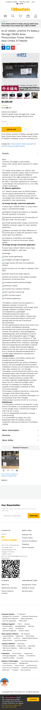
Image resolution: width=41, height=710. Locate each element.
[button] (12, 95)
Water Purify (6, 638)
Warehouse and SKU (9, 588)
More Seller (7, 440)
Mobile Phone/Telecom (10, 618)
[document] (20, 702)
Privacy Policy (27, 538)
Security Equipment (9, 621)
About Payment (28, 547)
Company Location (11, 2)
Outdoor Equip (24, 630)
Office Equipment (27, 618)
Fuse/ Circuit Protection (10, 667)
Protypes (15, 670)
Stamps (21, 655)
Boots (11, 628)
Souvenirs (20, 658)
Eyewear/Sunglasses (9, 630)
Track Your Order (24, 2)
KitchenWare (30, 636)
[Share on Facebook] (3, 48)
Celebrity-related (8, 658)
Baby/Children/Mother (30, 638)
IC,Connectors (7, 665)
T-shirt (19, 624)
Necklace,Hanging (8, 646)
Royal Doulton (7, 640)
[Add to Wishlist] (12, 470)
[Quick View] (8, 470)
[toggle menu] (5, 16)
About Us (5, 585)
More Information (10, 430)
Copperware (28, 653)
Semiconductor (32, 665)
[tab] (20, 153)
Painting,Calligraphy (9, 655)
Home (3, 22)
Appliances (19, 636)
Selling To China (28, 588)
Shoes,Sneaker (7, 626)
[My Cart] (28, 16)
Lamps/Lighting (7, 636)
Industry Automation (9, 663)
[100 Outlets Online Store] (20, 9)
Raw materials (25, 670)
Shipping (25, 544)
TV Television (21, 614)
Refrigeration (23, 663)
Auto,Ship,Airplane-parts (29, 661)
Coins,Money (30, 655)
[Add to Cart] (3, 470)
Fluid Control (19, 665)
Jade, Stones (6, 650)
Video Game (23, 621)
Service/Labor (27, 591)
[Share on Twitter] (8, 48)
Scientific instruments (29, 667)
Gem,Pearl (21, 643)
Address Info (27, 535)
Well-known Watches (9, 648)
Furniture (17, 638)
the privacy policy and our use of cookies (11, 706)
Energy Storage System (16, 146)
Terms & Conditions (29, 541)
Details (5, 153)
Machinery (6, 670)
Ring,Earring (21, 646)
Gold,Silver (31, 646)
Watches (31, 626)
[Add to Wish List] (25, 129)
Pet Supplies (25, 634)
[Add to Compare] (17, 470)
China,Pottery (16, 653)
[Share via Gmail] (13, 48)
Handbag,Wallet (20, 626)
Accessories (19, 628)
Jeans (4, 628)
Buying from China (29, 585)
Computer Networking (29, 616)
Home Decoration (21, 640)
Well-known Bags (25, 648)
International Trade (18, 144)
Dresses (27, 624)
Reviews (6, 435)
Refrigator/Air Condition (10, 616)
